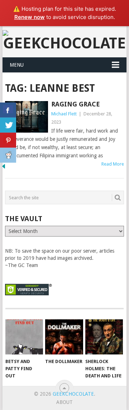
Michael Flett (64, 113)
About (64, 402)
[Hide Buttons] (3, 168)
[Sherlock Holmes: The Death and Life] (104, 336)
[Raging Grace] (26, 117)
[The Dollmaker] (64, 336)
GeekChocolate (73, 394)
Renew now (29, 17)
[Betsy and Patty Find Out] (24, 336)
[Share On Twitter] (8, 125)
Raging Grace (75, 104)
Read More (112, 164)
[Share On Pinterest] (8, 140)
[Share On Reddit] (8, 155)
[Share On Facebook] (8, 110)
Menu (17, 65)
